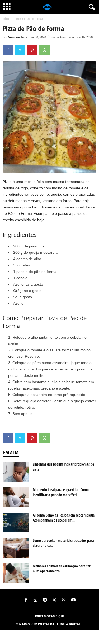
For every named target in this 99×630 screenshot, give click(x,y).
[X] (20, 50)
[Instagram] (35, 600)
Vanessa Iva (16, 37)
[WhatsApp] (44, 50)
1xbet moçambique (49, 616)
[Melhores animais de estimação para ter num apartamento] (16, 573)
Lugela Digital (69, 624)
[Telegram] (45, 600)
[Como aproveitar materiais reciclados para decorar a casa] (16, 548)
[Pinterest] (32, 50)
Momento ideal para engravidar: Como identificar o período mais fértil (61, 492)
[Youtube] (73, 600)
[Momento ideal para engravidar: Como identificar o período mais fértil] (16, 497)
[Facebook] (8, 50)
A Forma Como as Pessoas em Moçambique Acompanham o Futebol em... (64, 518)
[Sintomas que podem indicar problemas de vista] (16, 472)
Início (6, 18)
